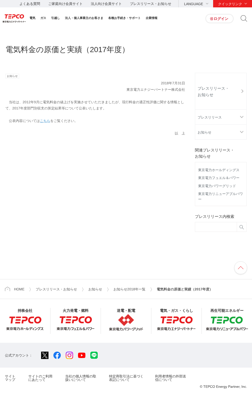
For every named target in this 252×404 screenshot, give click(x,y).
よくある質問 (29, 4)
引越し (55, 18)
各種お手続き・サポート (124, 18)
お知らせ (204, 132)
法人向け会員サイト (106, 4)
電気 (32, 18)
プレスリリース (210, 117)
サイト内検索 (244, 18)
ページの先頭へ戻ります (240, 267)
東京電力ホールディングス (218, 170)
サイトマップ (10, 377)
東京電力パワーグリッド (217, 186)
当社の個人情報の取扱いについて (80, 377)
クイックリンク (230, 4)
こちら (45, 121)
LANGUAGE (193, 4)
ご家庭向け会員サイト (65, 4)
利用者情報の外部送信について (170, 377)
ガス (43, 18)
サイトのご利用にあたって (40, 377)
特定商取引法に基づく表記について (126, 377)
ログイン (221, 18)
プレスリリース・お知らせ (150, 4)
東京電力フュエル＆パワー (218, 178)
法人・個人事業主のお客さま (84, 18)
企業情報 (152, 18)
